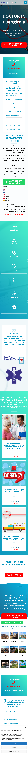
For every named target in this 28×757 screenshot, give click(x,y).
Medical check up (14, 256)
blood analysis (14, 297)
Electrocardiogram (14, 270)
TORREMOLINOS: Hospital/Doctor (14, 129)
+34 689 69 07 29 (13, 68)
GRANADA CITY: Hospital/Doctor (14, 111)
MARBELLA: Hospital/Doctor (12, 115)
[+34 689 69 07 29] (13, 64)
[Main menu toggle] (25, 2)
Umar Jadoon (14, 348)
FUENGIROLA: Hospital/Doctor (13, 107)
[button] (26, 727)
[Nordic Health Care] (4, 2)
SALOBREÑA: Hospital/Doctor (13, 125)
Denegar (14, 747)
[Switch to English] (12, 2)
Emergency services (14, 283)
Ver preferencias (14, 751)
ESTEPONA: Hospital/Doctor (13, 103)
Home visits (14, 310)
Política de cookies (13, 755)
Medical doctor (14, 243)
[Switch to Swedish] (15, 2)
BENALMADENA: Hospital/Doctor (14, 99)
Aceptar (14, 743)
